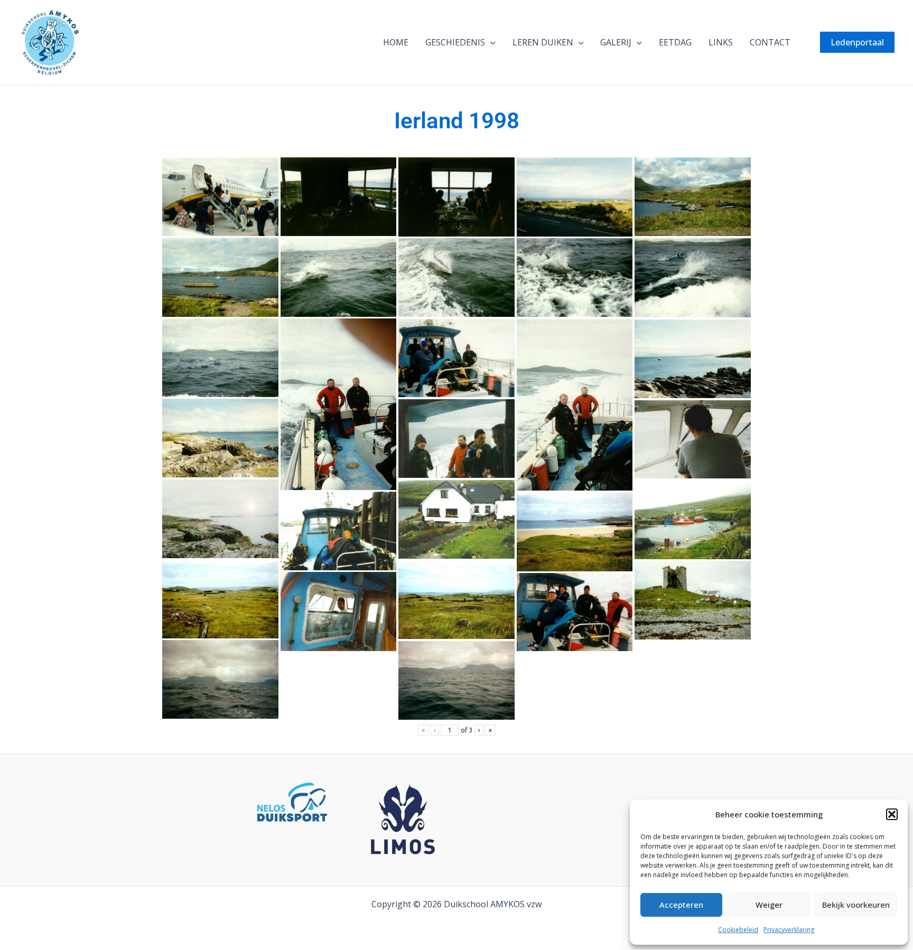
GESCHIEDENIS (455, 42)
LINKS (721, 42)
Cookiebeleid (738, 929)
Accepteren (681, 904)
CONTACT (770, 42)
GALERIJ (615, 42)
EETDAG (675, 42)
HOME (395, 42)
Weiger (769, 904)
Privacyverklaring (788, 929)
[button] (892, 814)
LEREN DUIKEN (543, 42)
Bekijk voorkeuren (856, 904)
